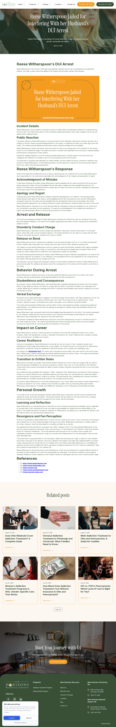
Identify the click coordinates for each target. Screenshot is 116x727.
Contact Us (63, 706)
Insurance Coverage (66, 695)
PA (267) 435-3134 (85, 4)
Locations (58, 4)
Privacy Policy (105, 723)
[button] (21, 4)
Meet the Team (65, 691)
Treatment (32, 4)
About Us (63, 687)
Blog (61, 702)
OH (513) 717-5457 (105, 4)
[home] (8, 4)
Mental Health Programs (40, 691)
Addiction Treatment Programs (42, 687)
